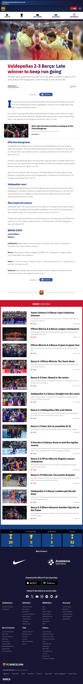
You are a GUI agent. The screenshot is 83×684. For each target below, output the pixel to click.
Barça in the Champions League (48, 657)
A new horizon (47, 631)
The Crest (25, 636)
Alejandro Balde (27, 607)
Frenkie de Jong (47, 616)
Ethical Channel (26, 634)
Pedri (44, 609)
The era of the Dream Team (49, 640)
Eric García (25, 621)
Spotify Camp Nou (27, 631)
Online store (5, 641)
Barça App (5, 639)
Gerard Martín (26, 616)
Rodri (44, 624)
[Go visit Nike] (19, 562)
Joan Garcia (5, 609)
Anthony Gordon (68, 614)
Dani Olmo (46, 619)
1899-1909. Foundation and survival (47, 651)
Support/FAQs (6, 644)
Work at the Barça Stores (27, 643)
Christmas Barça (7, 651)
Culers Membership (8, 631)
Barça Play (5, 634)
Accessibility (31, 673)
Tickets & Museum (7, 636)
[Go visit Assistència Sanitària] (59, 562)
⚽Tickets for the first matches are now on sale (13, 3)
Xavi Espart (25, 611)
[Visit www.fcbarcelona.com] (3, 9)
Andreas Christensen (28, 614)
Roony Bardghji (67, 611)
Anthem (24, 639)
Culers (73, 8)
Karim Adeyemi (67, 616)
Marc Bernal (46, 621)
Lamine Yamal (67, 607)
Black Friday (5, 649)
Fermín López (47, 611)
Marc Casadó (46, 614)
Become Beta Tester (8, 646)
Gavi (44, 607)
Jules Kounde (26, 619)
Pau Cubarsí (26, 609)
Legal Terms (6, 673)
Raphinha (65, 609)
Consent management (60, 673)
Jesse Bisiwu (66, 619)
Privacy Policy (15, 673)
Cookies (23, 673)
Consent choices (72, 673)
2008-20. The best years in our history (48, 635)
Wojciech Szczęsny (7, 607)
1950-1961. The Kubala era (47, 645)
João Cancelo (26, 624)
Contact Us (39, 673)
